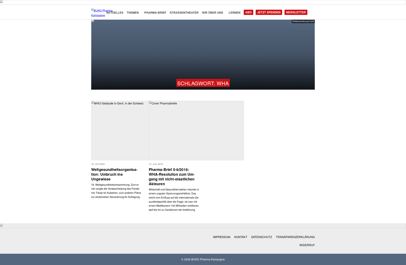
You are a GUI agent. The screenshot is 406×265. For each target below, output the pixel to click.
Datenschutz (261, 237)
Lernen (234, 12)
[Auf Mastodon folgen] (115, 237)
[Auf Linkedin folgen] (135, 237)
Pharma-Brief (155, 12)
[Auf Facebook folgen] (104, 237)
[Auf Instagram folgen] (94, 237)
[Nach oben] (398, 258)
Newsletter (296, 12)
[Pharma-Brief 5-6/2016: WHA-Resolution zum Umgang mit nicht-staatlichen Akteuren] (196, 130)
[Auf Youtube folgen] (125, 237)
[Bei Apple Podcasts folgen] (166, 237)
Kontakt (240, 237)
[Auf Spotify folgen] (145, 237)
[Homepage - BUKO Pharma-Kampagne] (107, 13)
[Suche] (312, 12)
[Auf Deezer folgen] (156, 237)
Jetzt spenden (269, 12)
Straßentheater (184, 12)
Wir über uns (212, 12)
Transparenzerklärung (295, 237)
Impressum (221, 237)
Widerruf (307, 245)
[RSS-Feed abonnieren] (176, 237)
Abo (248, 12)
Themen (133, 12)
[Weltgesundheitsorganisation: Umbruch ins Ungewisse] (138, 130)
